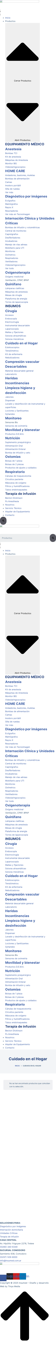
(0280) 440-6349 (8, 1247)
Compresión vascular (22, 362)
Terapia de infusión (9, 1236)
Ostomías (13, 457)
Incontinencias (17, 383)
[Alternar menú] (0, 12)
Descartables (16, 366)
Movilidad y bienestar (22, 430)
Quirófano (13, 284)
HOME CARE (15, 171)
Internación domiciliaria (11, 1229)
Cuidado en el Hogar (21, 343)
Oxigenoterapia (17, 272)
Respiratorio (15, 472)
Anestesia (13, 149)
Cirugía (11, 311)
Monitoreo (13, 418)
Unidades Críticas (8, 1233)
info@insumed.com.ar (10, 1260)
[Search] (3, 521)
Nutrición (12, 438)
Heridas (11, 378)
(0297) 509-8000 (8, 1257)
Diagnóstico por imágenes (26, 196)
